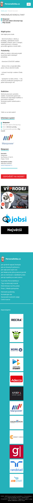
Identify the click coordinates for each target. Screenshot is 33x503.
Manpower (5, 19)
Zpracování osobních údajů (10, 297)
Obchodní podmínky (8, 292)
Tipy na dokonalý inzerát (9, 283)
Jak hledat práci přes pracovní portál (13, 272)
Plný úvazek (6, 22)
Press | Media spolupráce (10, 288)
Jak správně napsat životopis (11, 265)
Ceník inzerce (5, 300)
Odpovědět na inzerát (14, 176)
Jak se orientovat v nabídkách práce (13, 275)
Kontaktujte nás (6, 294)
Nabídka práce (4, 11)
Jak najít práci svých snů (9, 270)
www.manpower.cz (6, 165)
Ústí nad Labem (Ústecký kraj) (12, 21)
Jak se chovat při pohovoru (10, 267)
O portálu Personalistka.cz (10, 281)
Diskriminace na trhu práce (10, 286)
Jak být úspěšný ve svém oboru (11, 277)
